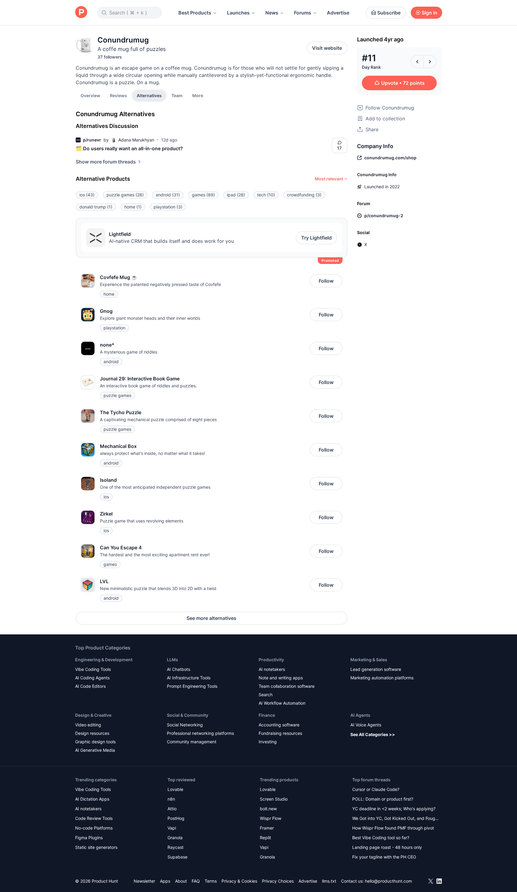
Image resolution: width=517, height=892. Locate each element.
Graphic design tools (95, 741)
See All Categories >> (372, 734)
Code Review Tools (94, 818)
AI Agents (360, 715)
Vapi (172, 827)
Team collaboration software (286, 686)
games (203, 194)
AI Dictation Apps (92, 799)
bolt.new (268, 808)
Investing (268, 741)
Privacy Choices (278, 881)
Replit (265, 837)
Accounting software (279, 724)
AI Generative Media (95, 750)
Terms (211, 881)
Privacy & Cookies (239, 881)
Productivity (271, 659)
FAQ (196, 881)
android (168, 194)
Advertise (338, 13)
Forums (302, 13)
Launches (238, 13)
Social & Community (187, 715)
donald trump (95, 206)
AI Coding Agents (92, 677)
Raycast (176, 847)
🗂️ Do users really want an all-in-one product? (129, 148)
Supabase (177, 856)
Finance (267, 715)
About (181, 881)
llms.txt (329, 881)
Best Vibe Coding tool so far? (380, 837)
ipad (236, 194)
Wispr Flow (270, 818)
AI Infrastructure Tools (188, 677)
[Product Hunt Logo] (81, 12)
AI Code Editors (90, 686)
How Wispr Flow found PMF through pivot (393, 827)
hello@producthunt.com (388, 881)
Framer (267, 827)
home (133, 206)
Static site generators (96, 847)
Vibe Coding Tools (93, 669)
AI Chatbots (178, 669)
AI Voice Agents (365, 724)
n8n (171, 799)
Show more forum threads (106, 162)
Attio (172, 808)
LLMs (172, 659)
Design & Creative (93, 715)
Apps (165, 881)
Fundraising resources (280, 733)
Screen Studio (274, 799)
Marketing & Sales (368, 659)
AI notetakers (272, 669)
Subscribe (389, 13)
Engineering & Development (103, 659)
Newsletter (144, 881)
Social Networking (185, 724)
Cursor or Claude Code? (375, 789)
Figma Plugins (89, 837)
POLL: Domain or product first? (382, 799)
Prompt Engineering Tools (192, 686)
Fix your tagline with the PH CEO (384, 856)
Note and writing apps (281, 677)
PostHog (176, 818)
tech (266, 194)
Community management (191, 741)
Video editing (88, 724)
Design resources (92, 733)
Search (266, 694)
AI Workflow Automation (282, 703)
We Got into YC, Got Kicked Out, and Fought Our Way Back (395, 819)
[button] (197, 95)
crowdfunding (304, 194)
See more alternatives (211, 618)
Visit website (327, 48)
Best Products (194, 13)
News (271, 13)
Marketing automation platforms (381, 677)
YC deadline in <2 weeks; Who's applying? (394, 808)
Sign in (429, 13)
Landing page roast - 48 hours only (387, 847)
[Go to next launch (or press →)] (430, 62)
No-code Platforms (94, 827)
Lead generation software (375, 669)
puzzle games (125, 194)
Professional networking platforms (200, 733)
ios (86, 194)
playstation (168, 206)
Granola (175, 837)
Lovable (175, 789)
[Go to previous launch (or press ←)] (417, 62)
